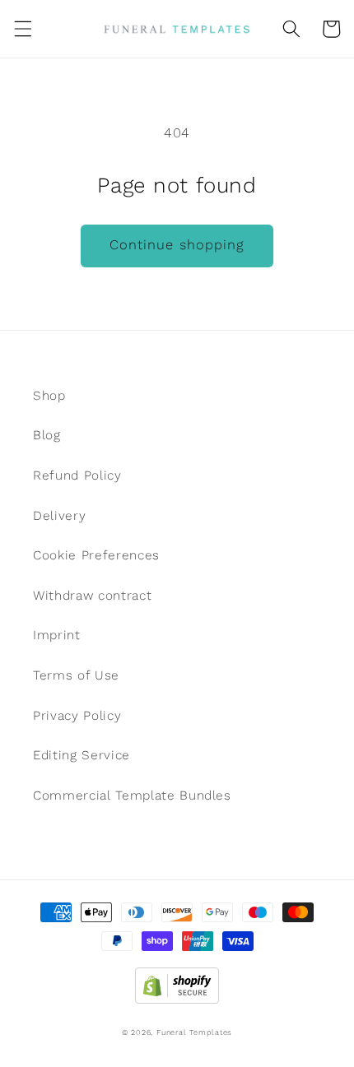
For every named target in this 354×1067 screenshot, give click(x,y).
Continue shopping (177, 245)
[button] (22, 29)
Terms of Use (76, 675)
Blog (47, 435)
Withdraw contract (92, 595)
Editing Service (81, 755)
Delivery (59, 515)
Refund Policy (77, 475)
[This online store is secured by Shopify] (177, 981)
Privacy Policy (77, 715)
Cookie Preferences (96, 555)
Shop (49, 395)
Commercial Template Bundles (132, 795)
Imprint (57, 635)
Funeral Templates (194, 1032)
